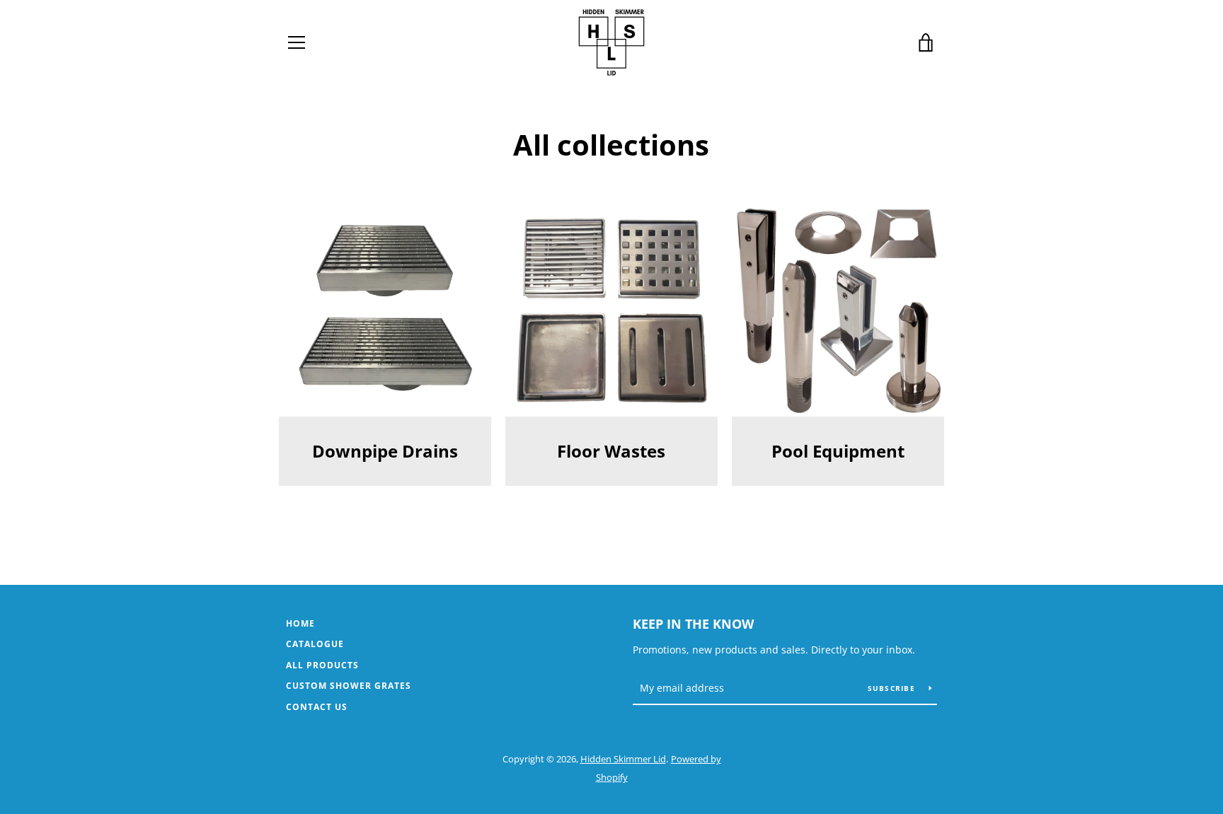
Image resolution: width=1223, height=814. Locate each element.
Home (300, 623)
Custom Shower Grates (348, 686)
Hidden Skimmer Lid (623, 758)
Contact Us (317, 707)
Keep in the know (693, 623)
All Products (322, 665)
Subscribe (893, 688)
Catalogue (315, 644)
